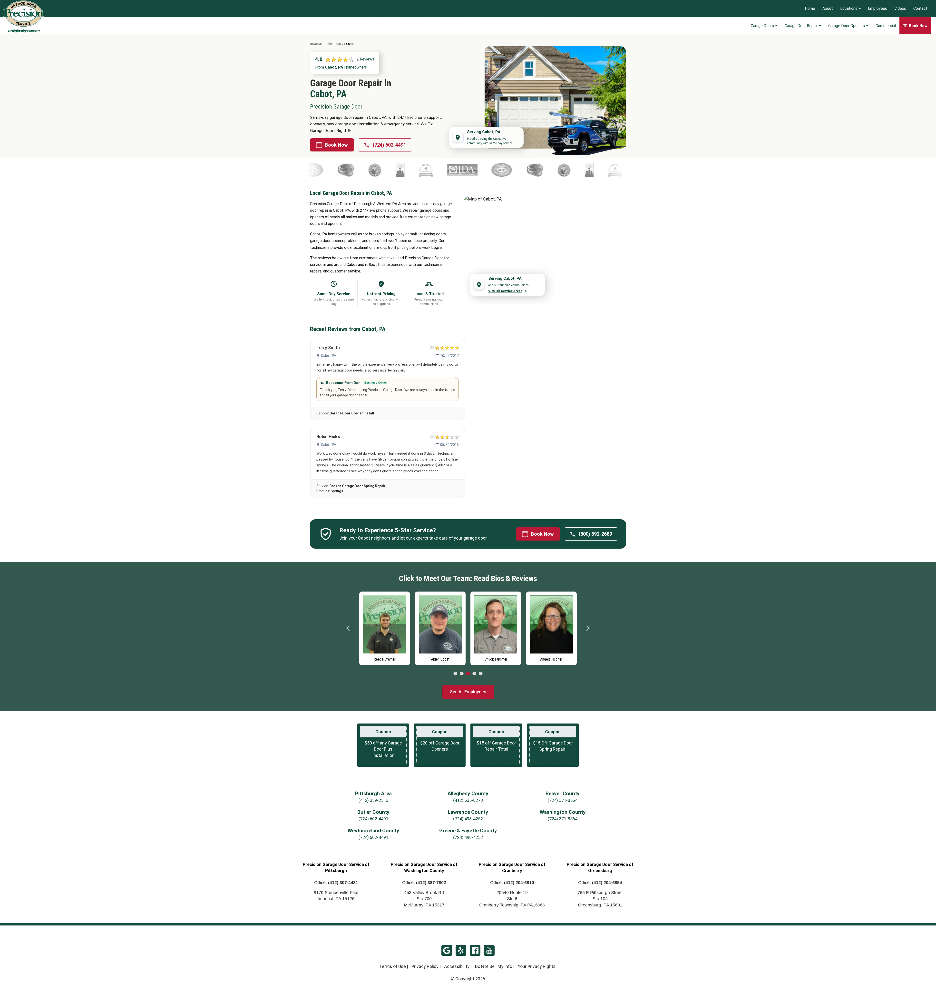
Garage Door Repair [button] (802, 25)
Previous (348, 628)
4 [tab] (474, 673)
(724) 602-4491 (389, 145)
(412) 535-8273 (468, 800)
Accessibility (456, 966)
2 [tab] (461, 673)
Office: (336, 882)
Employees (877, 8)
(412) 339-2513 (373, 800)
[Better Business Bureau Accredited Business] (325, 170)
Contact (920, 8)
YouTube (489, 950)
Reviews (316, 44)
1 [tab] (455, 673)
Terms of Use (392, 966)
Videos (900, 8)
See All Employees (468, 691)
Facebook (475, 950)
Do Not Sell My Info (493, 966)
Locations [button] (849, 8)
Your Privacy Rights (537, 966)
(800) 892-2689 (595, 534)
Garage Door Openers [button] (847, 25)
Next (588, 628)
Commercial (886, 25)
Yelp (461, 950)
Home (810, 8)
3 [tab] (468, 673)
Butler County (334, 44)
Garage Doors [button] (763, 25)
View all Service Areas (505, 291)
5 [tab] (480, 673)
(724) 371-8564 (562, 800)
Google (446, 950)
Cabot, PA (328, 356)
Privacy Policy (425, 966)
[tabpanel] (384, 627)
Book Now (336, 145)
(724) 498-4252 (468, 818)
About (827, 8)
